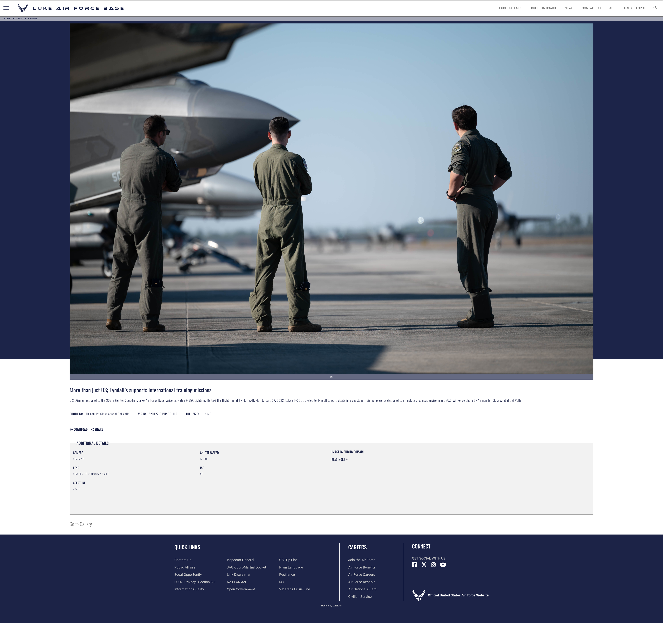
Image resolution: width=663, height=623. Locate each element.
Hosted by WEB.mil (331, 605)
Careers (357, 547)
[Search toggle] (655, 8)
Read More (339, 459)
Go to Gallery (81, 523)
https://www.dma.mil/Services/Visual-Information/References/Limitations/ (441, 471)
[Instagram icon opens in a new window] (433, 564)
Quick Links (187, 547)
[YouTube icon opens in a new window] (443, 564)
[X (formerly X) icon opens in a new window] (424, 564)
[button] (5, 8)
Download (80, 429)
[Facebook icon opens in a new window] (414, 564)
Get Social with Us (428, 558)
